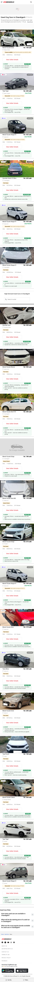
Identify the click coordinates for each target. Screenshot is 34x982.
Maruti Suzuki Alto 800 (9, 498)
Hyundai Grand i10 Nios (9, 178)
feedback (4, 960)
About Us (4, 946)
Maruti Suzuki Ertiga (8, 456)
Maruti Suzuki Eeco (8, 627)
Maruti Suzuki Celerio (8, 797)
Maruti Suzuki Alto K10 (9, 412)
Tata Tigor (5, 91)
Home (2, 934)
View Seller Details (12, 60)
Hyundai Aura (6, 325)
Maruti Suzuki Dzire (8, 47)
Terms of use (5, 954)
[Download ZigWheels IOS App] (22, 971)
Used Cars (7, 934)
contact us (5, 951)
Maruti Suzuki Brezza (8, 367)
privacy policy (6, 957)
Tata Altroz (5, 669)
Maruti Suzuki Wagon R (9, 134)
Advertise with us (7, 948)
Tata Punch (5, 754)
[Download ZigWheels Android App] (8, 971)
